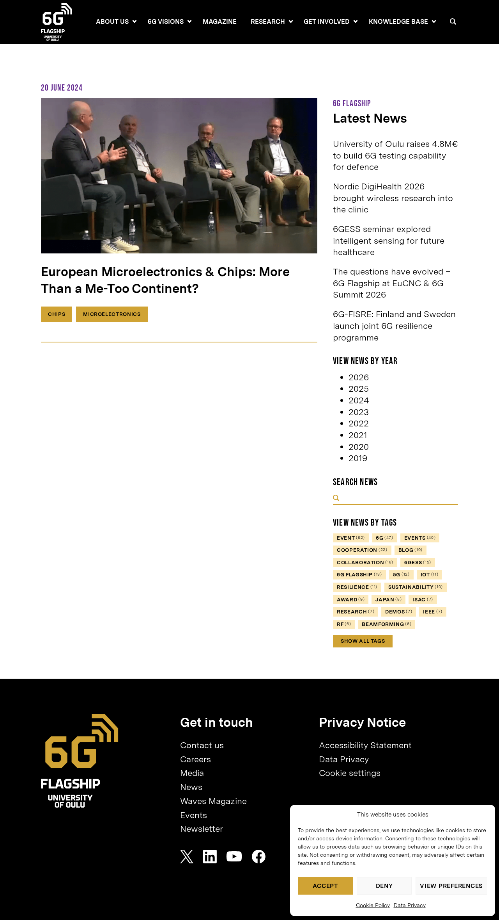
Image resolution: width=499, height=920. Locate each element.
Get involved (327, 21)
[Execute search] (336, 499)
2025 (359, 388)
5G (401, 575)
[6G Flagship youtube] (234, 856)
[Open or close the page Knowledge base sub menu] (434, 21)
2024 (359, 400)
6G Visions (166, 21)
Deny (384, 886)
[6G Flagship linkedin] (210, 856)
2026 (359, 377)
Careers (195, 759)
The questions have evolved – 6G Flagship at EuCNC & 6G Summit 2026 (392, 283)
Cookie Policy (373, 905)
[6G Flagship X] (186, 856)
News (191, 787)
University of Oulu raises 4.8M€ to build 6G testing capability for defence (395, 155)
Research (268, 21)
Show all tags (363, 641)
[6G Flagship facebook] (258, 856)
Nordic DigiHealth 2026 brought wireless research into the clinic (393, 197)
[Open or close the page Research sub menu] (291, 21)
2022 (359, 423)
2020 (359, 447)
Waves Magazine (213, 801)
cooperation (362, 550)
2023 (359, 412)
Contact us (202, 745)
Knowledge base (398, 21)
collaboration (365, 562)
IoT (430, 575)
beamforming (386, 624)
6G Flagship (359, 575)
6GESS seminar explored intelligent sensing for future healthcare (388, 240)
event (351, 538)
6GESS (417, 562)
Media (192, 773)
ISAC (422, 600)
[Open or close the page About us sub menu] (134, 21)
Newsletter (201, 829)
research (355, 612)
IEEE (432, 612)
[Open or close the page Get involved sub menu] (355, 21)
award (351, 600)
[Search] (453, 21)
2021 (358, 435)
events (420, 538)
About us (112, 21)
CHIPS (56, 314)
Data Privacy (410, 905)
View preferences (451, 886)
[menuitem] (112, 22)
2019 (358, 458)
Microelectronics (111, 314)
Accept (325, 886)
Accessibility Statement (365, 745)
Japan (388, 600)
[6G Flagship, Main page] (80, 761)
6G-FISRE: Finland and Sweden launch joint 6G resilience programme (394, 325)
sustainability (415, 587)
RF (344, 624)
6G (384, 538)
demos (398, 612)
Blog (410, 550)
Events (193, 815)
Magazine (220, 21)
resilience (357, 587)
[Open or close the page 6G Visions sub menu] (189, 21)
